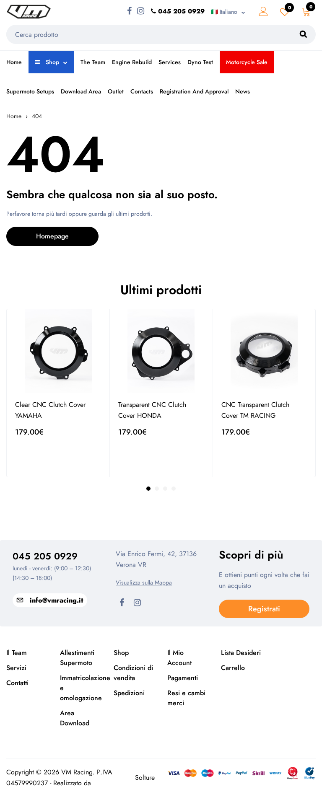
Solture (145, 777)
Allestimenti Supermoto (77, 658)
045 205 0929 (45, 556)
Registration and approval (194, 91)
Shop (51, 62)
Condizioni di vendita (133, 673)
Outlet (116, 91)
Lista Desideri (241, 652)
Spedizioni (129, 693)
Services (169, 62)
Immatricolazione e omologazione (80, 688)
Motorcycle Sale (246, 62)
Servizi (16, 668)
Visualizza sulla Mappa (144, 582)
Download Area (81, 91)
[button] (148, 488)
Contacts (141, 91)
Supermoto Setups (30, 91)
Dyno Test (200, 62)
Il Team (16, 652)
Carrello (233, 668)
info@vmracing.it (56, 600)
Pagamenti (182, 678)
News (242, 91)
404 (37, 116)
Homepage (52, 236)
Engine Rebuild (132, 62)
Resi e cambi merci (186, 698)
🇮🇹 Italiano (224, 12)
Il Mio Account (179, 658)
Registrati (264, 608)
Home (14, 62)
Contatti (17, 683)
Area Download (74, 718)
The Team (92, 62)
